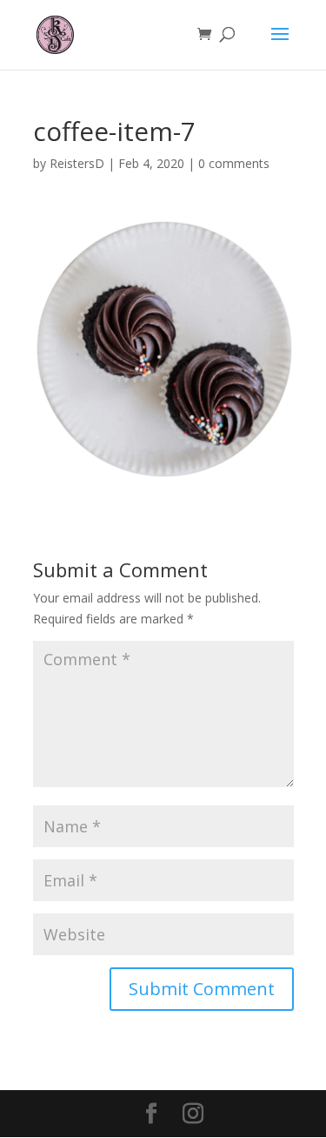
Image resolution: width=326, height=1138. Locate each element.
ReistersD (77, 163)
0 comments (233, 163)
